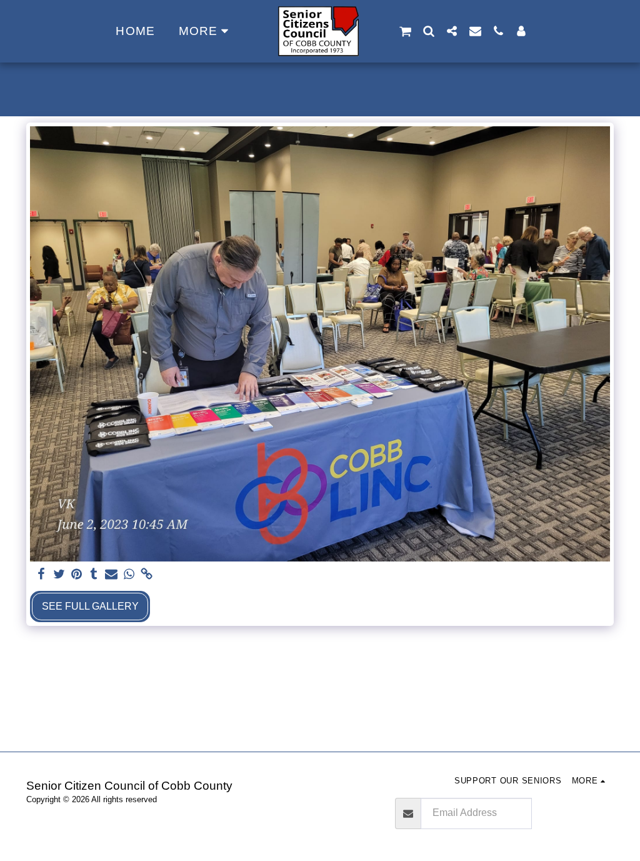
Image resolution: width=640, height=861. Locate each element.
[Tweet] (58, 575)
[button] (405, 31)
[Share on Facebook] (41, 575)
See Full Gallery (90, 606)
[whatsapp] (128, 575)
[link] (146, 575)
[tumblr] (94, 575)
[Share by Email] (111, 575)
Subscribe (572, 813)
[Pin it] (76, 575)
